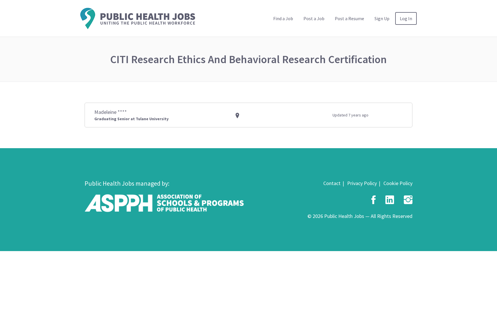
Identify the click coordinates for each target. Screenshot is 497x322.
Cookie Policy (397, 183)
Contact (332, 183)
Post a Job (313, 18)
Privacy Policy (362, 183)
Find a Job (283, 18)
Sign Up (381, 18)
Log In (406, 18)
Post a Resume (349, 18)
